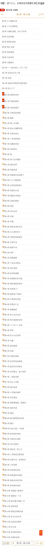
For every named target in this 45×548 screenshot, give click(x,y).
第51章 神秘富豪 (10, 258)
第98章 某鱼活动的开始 (13, 480)
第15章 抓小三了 (8, 88)
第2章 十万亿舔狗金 (10, 26)
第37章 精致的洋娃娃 (12, 196)
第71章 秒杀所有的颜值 (13, 361)
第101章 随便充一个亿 (12, 496)
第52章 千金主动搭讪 (12, 263)
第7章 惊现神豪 (8, 52)
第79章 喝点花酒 (10, 387)
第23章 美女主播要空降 (13, 128)
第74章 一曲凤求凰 (11, 377)
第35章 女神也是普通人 (13, 185)
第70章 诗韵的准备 (11, 356)
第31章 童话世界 (10, 165)
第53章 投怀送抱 (10, 268)
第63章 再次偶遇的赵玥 (13, 320)
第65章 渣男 (9, 330)
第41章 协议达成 (10, 211)
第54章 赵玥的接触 (11, 273)
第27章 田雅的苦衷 (11, 144)
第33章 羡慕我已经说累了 (14, 175)
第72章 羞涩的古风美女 (13, 366)
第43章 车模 (9, 222)
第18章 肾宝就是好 (11, 108)
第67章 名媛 (9, 341)
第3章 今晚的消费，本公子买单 (14, 31)
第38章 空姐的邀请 (11, 201)
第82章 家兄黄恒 (10, 398)
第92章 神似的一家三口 (13, 449)
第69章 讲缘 (9, 351)
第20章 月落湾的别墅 (12, 113)
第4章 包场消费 (8, 37)
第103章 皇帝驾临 (11, 506)
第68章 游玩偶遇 (10, 346)
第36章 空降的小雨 (11, 191)
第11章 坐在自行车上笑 (11, 73)
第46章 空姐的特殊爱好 (13, 237)
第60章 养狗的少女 (11, 304)
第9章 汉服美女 (8, 62)
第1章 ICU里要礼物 (9, 21)
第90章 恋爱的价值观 (12, 439)
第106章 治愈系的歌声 (12, 522)
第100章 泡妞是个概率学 (13, 491)
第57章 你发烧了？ (11, 289)
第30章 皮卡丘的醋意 (12, 159)
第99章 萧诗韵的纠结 (12, 486)
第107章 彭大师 (10, 527)
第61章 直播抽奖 (10, 310)
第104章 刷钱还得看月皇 (13, 511)
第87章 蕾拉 (9, 423)
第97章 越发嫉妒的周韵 (13, 475)
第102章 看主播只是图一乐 (14, 501)
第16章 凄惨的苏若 (11, 95)
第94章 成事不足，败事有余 (15, 460)
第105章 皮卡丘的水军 (12, 517)
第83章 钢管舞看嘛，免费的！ (16, 403)
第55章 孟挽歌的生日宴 (13, 278)
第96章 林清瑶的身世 (12, 470)
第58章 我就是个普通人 (13, 294)
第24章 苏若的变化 (11, 134)
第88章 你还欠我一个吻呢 (14, 429)
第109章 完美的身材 (12, 537)
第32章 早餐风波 (10, 170)
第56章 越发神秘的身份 (13, 284)
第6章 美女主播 (8, 47)
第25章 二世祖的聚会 (12, 139)
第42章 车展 (9, 216)
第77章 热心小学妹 (11, 382)
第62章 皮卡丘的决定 (12, 315)
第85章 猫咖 (9, 413)
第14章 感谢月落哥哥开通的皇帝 (14, 83)
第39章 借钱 (9, 206)
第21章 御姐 (9, 118)
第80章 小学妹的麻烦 (12, 392)
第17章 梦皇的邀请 (11, 101)
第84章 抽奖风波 (10, 408)
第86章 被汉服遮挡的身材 (14, 418)
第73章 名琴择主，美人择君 (15, 372)
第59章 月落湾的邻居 (12, 299)
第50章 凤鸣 (9, 253)
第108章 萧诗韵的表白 (12, 532)
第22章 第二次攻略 (11, 123)
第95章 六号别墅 (10, 465)
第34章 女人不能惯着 (12, 180)
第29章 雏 (8, 154)
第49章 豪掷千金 (10, 247)
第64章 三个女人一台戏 (13, 325)
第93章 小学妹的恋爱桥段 (14, 454)
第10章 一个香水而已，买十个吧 (14, 68)
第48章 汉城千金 (10, 242)
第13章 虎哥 (6, 78)
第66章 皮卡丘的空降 (12, 335)
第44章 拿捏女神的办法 (13, 227)
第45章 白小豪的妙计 (12, 232)
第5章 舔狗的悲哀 (9, 42)
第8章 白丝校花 (8, 57)
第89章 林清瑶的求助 (12, 434)
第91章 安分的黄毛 (11, 444)
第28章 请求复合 (10, 149)
